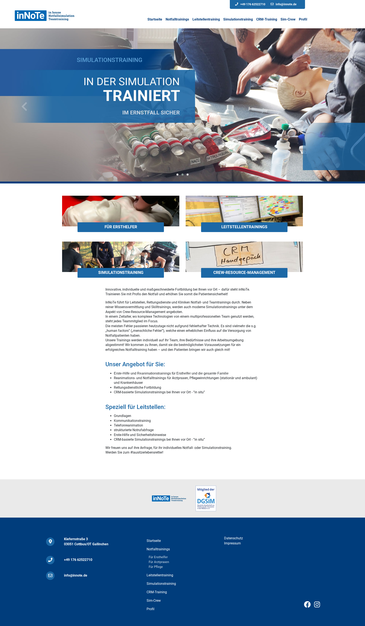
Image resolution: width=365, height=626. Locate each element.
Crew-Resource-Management (244, 272)
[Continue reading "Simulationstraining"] (120, 256)
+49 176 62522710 (252, 4)
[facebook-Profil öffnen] (307, 606)
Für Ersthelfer (121, 226)
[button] (177, 174)
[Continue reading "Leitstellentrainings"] (244, 211)
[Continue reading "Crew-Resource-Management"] (244, 256)
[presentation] (24, 107)
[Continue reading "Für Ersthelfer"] (120, 211)
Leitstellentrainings (244, 226)
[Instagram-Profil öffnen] (317, 606)
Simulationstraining (120, 272)
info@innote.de (286, 4)
